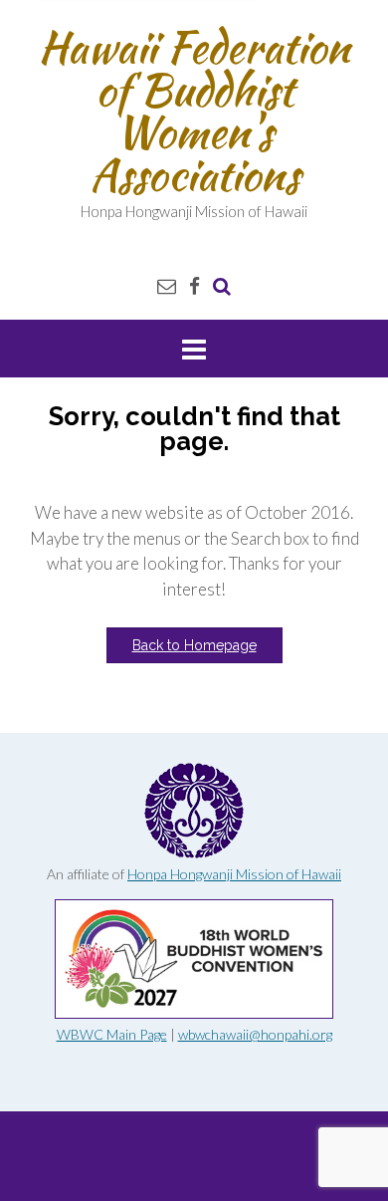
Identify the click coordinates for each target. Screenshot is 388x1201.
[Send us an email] (166, 285)
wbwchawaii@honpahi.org (255, 1034)
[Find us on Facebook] (194, 285)
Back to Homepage (194, 645)
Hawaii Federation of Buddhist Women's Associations (194, 110)
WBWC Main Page (112, 1034)
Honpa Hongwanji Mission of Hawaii (234, 873)
